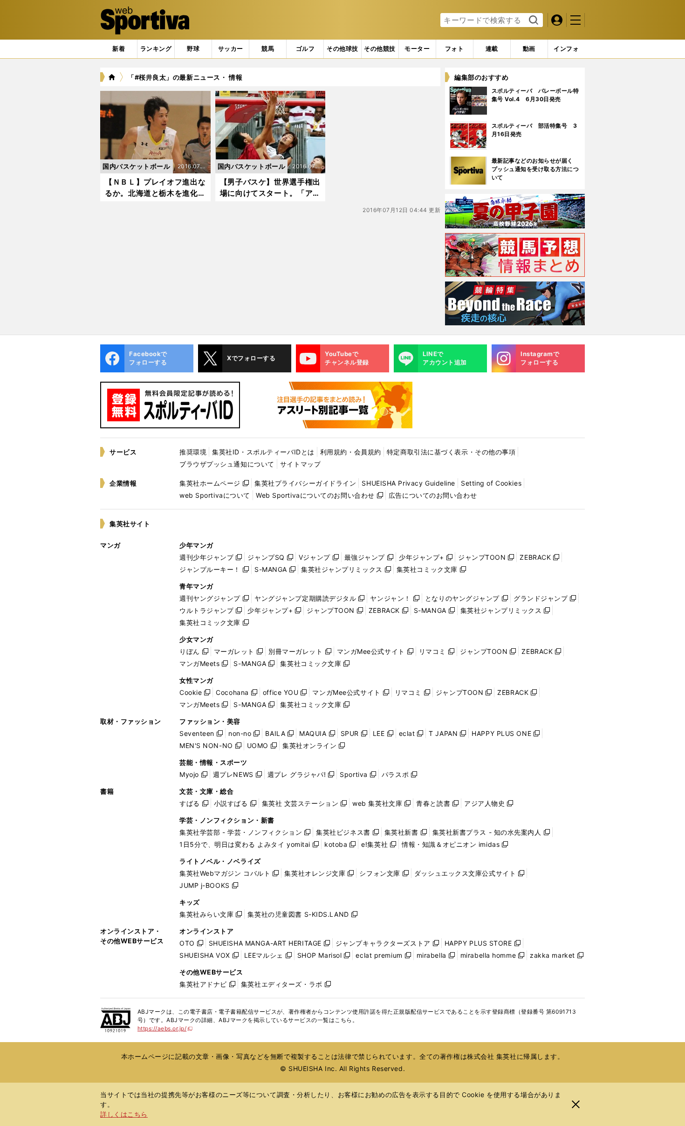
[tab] (193, 49)
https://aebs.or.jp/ (165, 1028)
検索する (532, 20)
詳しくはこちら (124, 1114)
